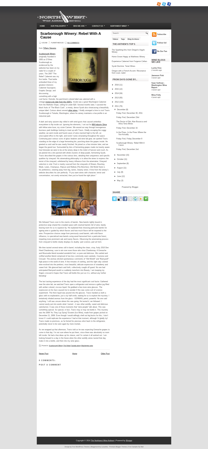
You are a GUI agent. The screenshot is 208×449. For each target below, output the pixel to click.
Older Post (105, 354)
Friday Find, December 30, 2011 (129, 113)
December (121, 109)
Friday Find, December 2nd (127, 149)
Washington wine (87, 345)
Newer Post (43, 354)
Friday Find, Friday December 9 (129, 139)
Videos (115, 39)
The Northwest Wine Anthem (102, 441)
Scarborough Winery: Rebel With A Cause (70, 35)
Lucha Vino (156, 68)
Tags (123, 39)
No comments (73, 43)
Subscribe (161, 34)
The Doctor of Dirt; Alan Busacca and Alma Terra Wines (131, 122)
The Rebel (66, 345)
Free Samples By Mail (135, 447)
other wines (73, 110)
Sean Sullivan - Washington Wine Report (159, 85)
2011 (117, 106)
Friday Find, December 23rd (127, 117)
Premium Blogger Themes (118, 447)
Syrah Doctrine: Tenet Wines (123, 66)
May (119, 180)
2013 (117, 98)
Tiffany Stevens (49, 48)
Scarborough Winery (47, 54)
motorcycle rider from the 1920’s (58, 102)
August (120, 168)
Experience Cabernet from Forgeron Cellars (129, 61)
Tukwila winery (76, 345)
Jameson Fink (157, 75)
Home (42, 26)
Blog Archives (133, 39)
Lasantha (104, 447)
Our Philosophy (59, 26)
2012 (117, 102)
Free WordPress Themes (81, 447)
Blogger (135, 187)
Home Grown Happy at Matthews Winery (128, 57)
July (119, 172)
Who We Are (79, 26)
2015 (117, 89)
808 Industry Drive (99, 124)
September (121, 163)
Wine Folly (156, 95)
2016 (117, 85)
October (120, 159)
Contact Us (98, 26)
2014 (117, 93)
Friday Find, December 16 (127, 128)
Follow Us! (162, 43)
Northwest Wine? (119, 26)
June (119, 176)
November (121, 155)
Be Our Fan (162, 51)
